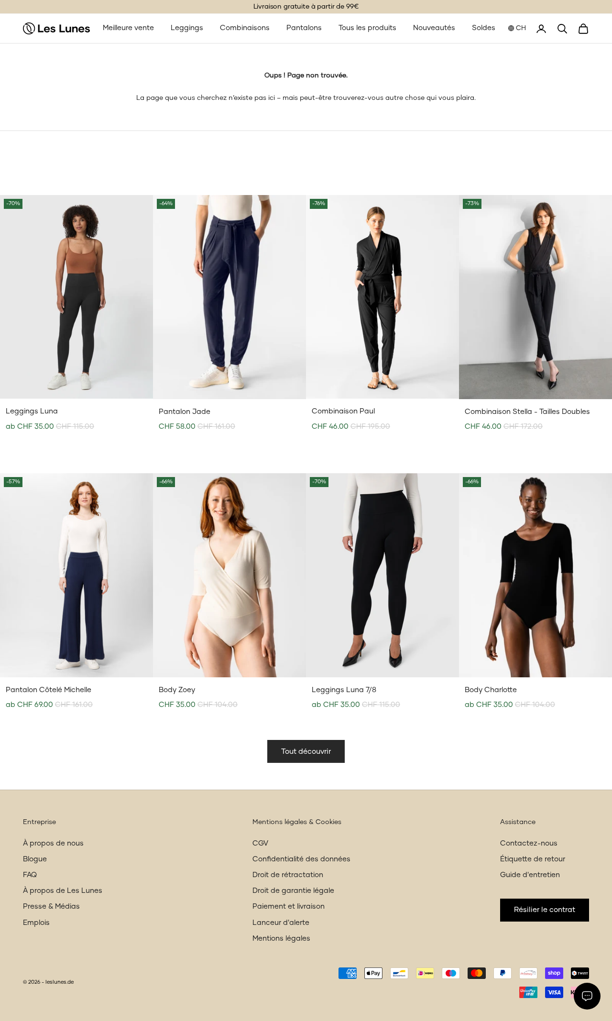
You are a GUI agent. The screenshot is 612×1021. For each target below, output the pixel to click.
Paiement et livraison (288, 906)
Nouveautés (434, 28)
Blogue (35, 859)
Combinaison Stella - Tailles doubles (527, 411)
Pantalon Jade (184, 411)
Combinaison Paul (343, 411)
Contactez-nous (528, 843)
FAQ (30, 875)
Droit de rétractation (287, 875)
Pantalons (304, 28)
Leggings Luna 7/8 (344, 690)
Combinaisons (245, 28)
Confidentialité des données (301, 859)
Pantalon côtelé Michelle (48, 690)
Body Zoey (177, 690)
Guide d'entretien (530, 875)
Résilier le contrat (544, 909)
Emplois (36, 922)
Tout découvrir (306, 751)
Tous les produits (367, 28)
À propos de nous (53, 843)
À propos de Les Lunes (62, 890)
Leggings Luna (32, 411)
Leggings (187, 28)
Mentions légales (281, 938)
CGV (260, 843)
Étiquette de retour (532, 859)
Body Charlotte (491, 690)
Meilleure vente (128, 28)
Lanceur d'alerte (280, 922)
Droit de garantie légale (293, 890)
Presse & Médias (51, 906)
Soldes (483, 28)
